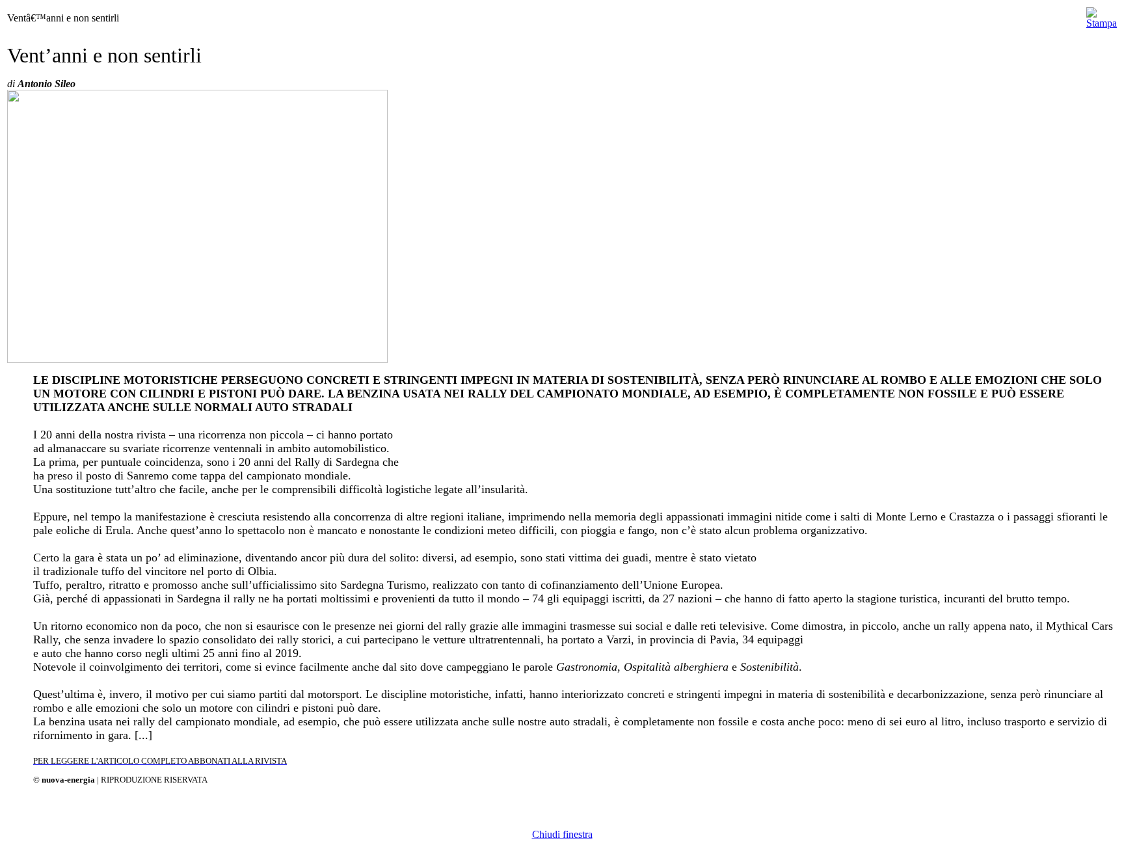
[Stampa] (1101, 14)
